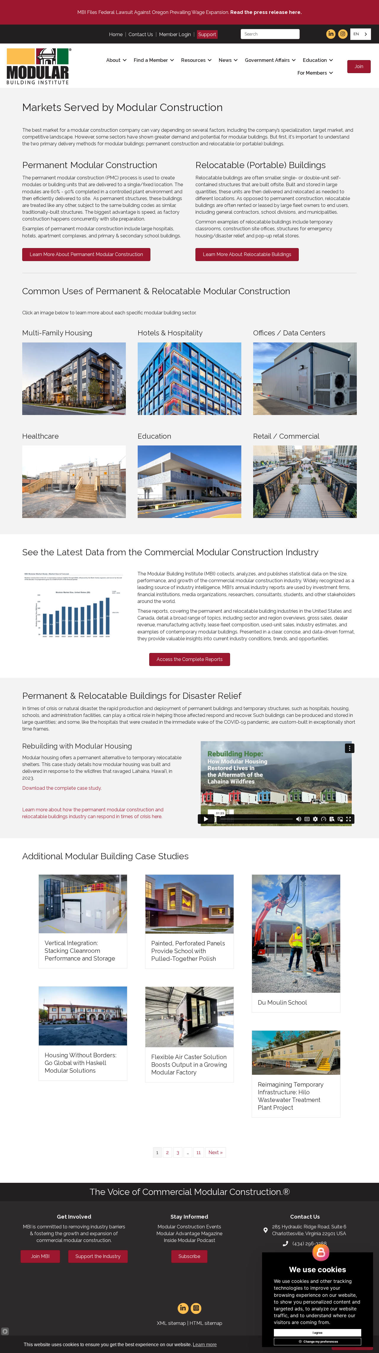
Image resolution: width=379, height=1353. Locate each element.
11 (199, 1152)
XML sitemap (171, 1323)
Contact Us (141, 34)
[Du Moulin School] (296, 933)
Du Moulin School (282, 1002)
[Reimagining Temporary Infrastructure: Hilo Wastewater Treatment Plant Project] (296, 1052)
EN (356, 34)
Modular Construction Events (189, 1227)
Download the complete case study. (62, 788)
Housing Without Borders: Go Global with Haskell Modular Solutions (80, 1063)
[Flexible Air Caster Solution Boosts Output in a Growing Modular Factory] (189, 1016)
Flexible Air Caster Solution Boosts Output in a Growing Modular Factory (189, 1064)
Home (116, 34)
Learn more (205, 1344)
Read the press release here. (266, 12)
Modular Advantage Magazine (189, 1233)
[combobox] (360, 34)
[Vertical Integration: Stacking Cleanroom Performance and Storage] (83, 903)
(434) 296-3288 (310, 1243)
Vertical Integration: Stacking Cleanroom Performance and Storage (80, 950)
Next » (215, 1152)
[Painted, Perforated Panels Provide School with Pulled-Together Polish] (189, 904)
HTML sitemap (206, 1323)
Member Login (175, 34)
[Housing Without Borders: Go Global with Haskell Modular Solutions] (83, 1016)
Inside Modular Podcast (189, 1240)
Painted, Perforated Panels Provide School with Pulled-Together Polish (188, 951)
